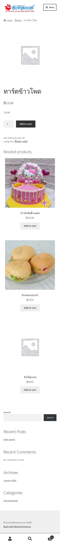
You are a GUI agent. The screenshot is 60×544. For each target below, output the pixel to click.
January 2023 (10, 480)
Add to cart (26, 123)
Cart (46, 536)
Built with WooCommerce (17, 526)
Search (7, 412)
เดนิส (25, 141)
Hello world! (9, 439)
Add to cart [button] (30, 225)
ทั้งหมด (18, 20)
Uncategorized (11, 500)
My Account (10, 539)
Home (9, 20)
